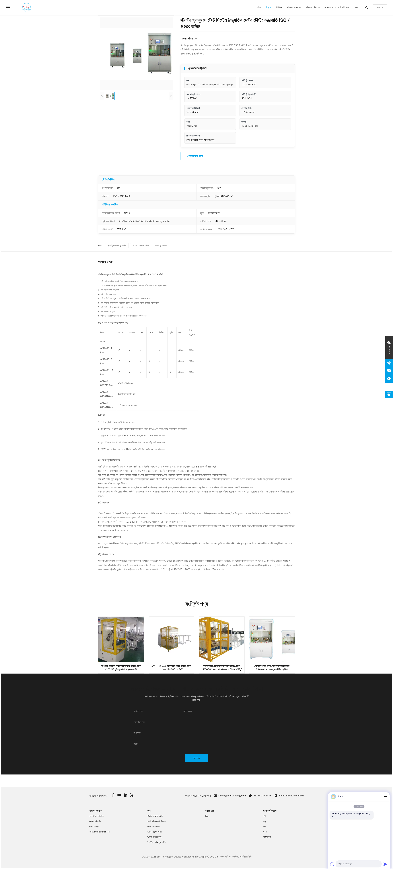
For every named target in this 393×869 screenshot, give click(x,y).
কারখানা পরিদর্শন (313, 7)
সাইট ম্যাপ (267, 837)
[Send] (385, 864)
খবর (356, 7)
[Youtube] (119, 795)
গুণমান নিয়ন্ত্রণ (94, 827)
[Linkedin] (126, 795)
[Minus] (385, 796)
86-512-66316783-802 (291, 795)
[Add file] (332, 864)
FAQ (207, 816)
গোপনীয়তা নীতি (245, 856)
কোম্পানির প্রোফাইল (96, 816)
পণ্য (267, 7)
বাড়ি (259, 7)
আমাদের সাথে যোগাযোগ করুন (337, 7)
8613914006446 (262, 795)
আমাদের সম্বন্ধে (293, 7)
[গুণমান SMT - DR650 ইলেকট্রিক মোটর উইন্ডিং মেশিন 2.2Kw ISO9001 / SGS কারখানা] (171, 639)
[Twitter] (132, 795)
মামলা (265, 832)
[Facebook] (113, 795)
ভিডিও (279, 7)
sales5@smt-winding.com (232, 795)
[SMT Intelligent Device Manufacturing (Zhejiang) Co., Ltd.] (22, 7)
